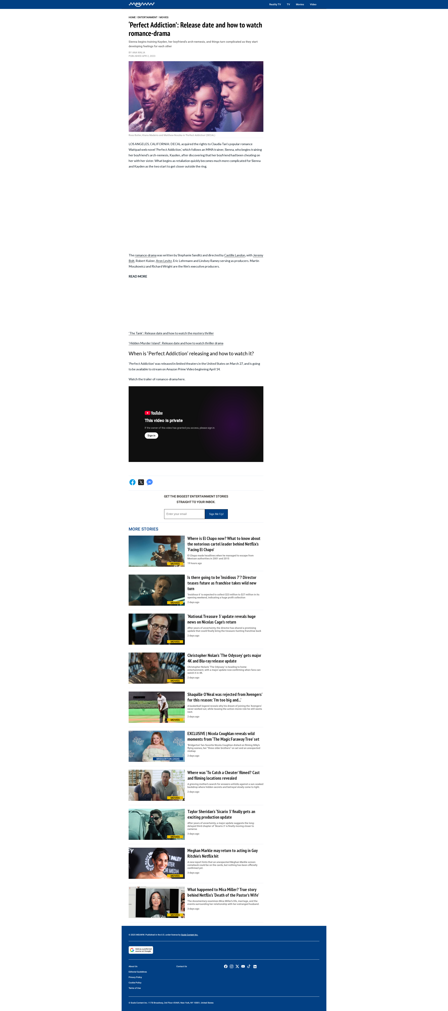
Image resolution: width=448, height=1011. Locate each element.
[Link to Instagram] (231, 966)
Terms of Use (135, 988)
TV (288, 4)
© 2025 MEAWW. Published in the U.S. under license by (155, 935)
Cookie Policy (135, 982)
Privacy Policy (135, 977)
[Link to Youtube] (243, 966)
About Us (133, 966)
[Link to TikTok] (249, 967)
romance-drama (145, 255)
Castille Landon (234, 255)
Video (313, 4)
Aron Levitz (164, 261)
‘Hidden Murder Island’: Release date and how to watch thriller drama (176, 343)
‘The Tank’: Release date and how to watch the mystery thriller (171, 333)
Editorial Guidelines (138, 972)
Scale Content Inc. (189, 935)
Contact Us (181, 966)
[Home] (142, 4)
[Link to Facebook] (225, 966)
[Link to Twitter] (237, 966)
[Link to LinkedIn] (255, 966)
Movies (300, 4)
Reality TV (275, 4)
